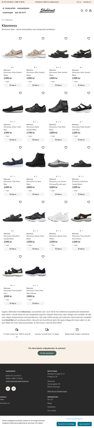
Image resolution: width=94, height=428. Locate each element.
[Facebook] (8, 389)
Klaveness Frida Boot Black (57, 128)
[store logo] (47, 10)
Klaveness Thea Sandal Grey (13, 291)
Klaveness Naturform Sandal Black (80, 182)
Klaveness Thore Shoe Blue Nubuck (34, 291)
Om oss (79, 2)
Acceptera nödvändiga (66, 424)
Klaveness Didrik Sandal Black (32, 128)
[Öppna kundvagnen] (90, 11)
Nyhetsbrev (51, 407)
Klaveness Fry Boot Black (33, 182)
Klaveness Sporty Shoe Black (35, 237)
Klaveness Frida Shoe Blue (12, 182)
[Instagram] (14, 389)
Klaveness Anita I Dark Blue (12, 128)
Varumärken (23, 8)
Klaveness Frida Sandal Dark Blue (81, 128)
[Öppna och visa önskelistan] (86, 11)
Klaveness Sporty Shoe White (58, 237)
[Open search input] (82, 10)
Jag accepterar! (84, 424)
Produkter (10, 8)
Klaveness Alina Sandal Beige (13, 73)
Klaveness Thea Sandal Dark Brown (81, 237)
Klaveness (9, 20)
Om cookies (51, 410)
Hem (3, 20)
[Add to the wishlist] (20, 38)
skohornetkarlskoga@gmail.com (17, 381)
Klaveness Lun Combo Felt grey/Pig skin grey (57, 182)
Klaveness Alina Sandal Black (58, 73)
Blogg (49, 403)
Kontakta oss (87, 2)
